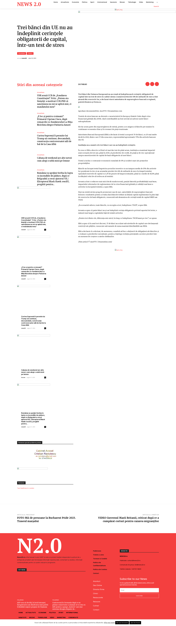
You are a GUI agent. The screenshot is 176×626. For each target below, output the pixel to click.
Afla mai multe (109, 623)
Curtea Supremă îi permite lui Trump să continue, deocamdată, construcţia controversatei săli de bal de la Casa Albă (33, 320)
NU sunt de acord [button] (122, 622)
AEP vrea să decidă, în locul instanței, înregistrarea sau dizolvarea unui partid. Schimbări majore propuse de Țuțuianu (32, 605)
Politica (30, 53)
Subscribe (139, 596)
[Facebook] (147, 84)
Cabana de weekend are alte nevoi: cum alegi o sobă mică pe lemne (32, 372)
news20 (24, 58)
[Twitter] (152, 84)
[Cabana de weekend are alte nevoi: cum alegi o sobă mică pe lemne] (25, 158)
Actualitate (21, 53)
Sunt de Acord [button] (135, 622)
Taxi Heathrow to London (25, 488)
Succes (23, 377)
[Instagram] (126, 605)
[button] (156, 6)
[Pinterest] (157, 84)
